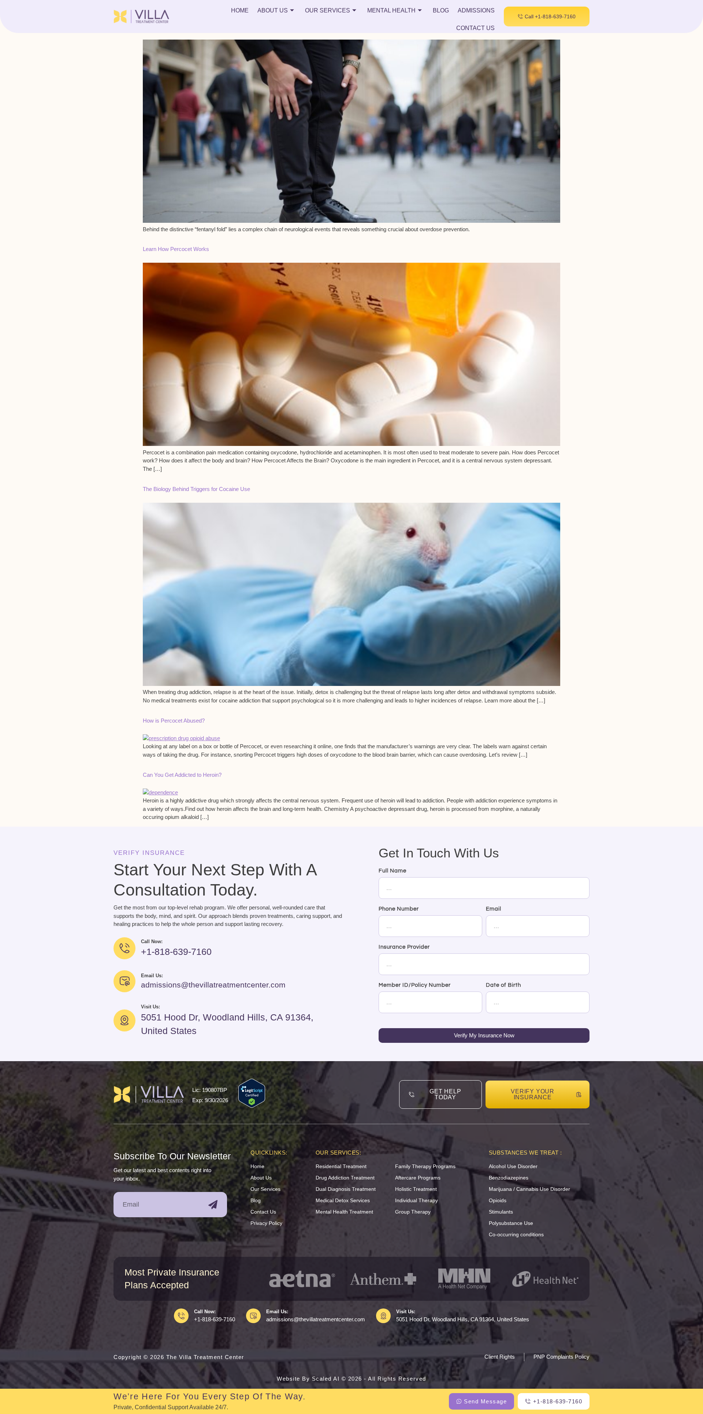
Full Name (392, 871)
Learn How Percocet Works (176, 249)
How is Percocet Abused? (174, 720)
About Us (272, 10)
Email (493, 909)
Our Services (327, 10)
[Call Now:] (181, 1315)
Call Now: (205, 1311)
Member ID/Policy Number (415, 985)
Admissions (476, 10)
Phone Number (399, 909)
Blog (441, 10)
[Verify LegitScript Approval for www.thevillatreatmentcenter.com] (251, 1106)
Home (240, 10)
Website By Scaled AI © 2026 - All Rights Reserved (351, 1379)
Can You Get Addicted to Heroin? (182, 775)
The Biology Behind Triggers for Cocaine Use (196, 489)
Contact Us (475, 28)
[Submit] (213, 1204)
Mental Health (391, 10)
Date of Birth (503, 985)
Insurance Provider (404, 947)
